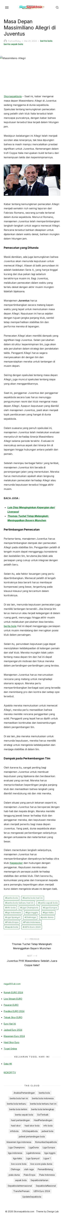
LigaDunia (34, 1147)
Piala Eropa (12, 922)
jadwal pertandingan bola (32, 1136)
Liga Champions (30, 907)
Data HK (8, 1063)
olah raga (29, 1169)
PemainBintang (45, 1169)
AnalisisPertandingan (24, 1092)
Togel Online (10, 1048)
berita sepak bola (13, 44)
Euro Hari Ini (10, 1023)
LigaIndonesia (33, 1153)
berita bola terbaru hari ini (20, 902)
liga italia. (49, 912)
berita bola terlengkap (42, 1109)
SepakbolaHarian (39, 1180)
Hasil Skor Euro (11, 1042)
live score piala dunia (41, 1164)
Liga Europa (50, 907)
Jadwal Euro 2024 (13, 1030)
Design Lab (53, 1211)
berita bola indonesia (43, 1098)
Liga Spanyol (13, 917)
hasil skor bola (32, 1125)
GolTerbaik (42, 1114)
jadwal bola (47, 1131)
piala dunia (47, 917)
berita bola (46, 41)
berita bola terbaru (16, 1103)
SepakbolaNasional (46, 1185)
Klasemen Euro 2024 (14, 1036)
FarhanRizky (14, 41)
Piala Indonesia (32, 922)
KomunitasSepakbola (46, 1142)
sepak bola (12, 927)
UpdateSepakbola (31, 1196)
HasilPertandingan (43, 1120)
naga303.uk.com (12, 984)
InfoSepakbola (30, 1131)
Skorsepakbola (13, 96)
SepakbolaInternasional (20, 1185)
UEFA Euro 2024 (32, 927)
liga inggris (32, 912)
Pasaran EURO (11, 1005)
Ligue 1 (46, 1158)
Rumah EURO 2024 (13, 992)
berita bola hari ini (33, 897)
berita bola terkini (18, 1109)
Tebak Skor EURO (13, 1017)
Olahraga (31, 917)
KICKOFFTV (10, 1072)
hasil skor (16, 1125)
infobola (14, 1131)
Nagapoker (16, 862)
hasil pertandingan (20, 1120)
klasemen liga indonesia (19, 1142)
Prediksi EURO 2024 (14, 1011)
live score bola (18, 1164)
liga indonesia (14, 912)
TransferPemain (21, 1191)
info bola (11, 907)
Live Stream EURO (13, 998)
